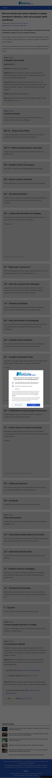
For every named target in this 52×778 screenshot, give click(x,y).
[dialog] (26, 389)
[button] (26, 389)
